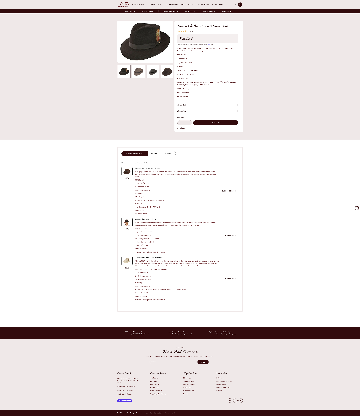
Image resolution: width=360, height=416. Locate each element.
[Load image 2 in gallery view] (138, 71)
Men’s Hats (187, 378)
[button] (187, 4)
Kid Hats (186, 394)
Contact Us (154, 378)
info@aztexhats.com (124, 394)
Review (154, 153)
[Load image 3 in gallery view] (152, 71)
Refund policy (158, 413)
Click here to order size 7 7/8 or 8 (147, 207)
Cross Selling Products (134, 153)
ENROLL (203, 362)
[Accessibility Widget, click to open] (357, 208)
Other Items (187, 387)
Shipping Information (158, 394)
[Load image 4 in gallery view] (167, 71)
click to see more (229, 191)
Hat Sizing (219, 378)
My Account (154, 381)
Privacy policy (148, 413)
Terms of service (170, 413)
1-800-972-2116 (122, 386)
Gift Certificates (156, 391)
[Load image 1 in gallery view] (124, 71)
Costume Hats (188, 391)
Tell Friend (168, 153)
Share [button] (182, 128)
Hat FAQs (219, 391)
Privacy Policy (155, 384)
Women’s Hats (188, 381)
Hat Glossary (221, 384)
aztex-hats (126, 413)
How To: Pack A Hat (223, 387)
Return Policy (155, 387)
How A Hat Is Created (224, 381)
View (127, 178)
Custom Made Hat (190, 384)
